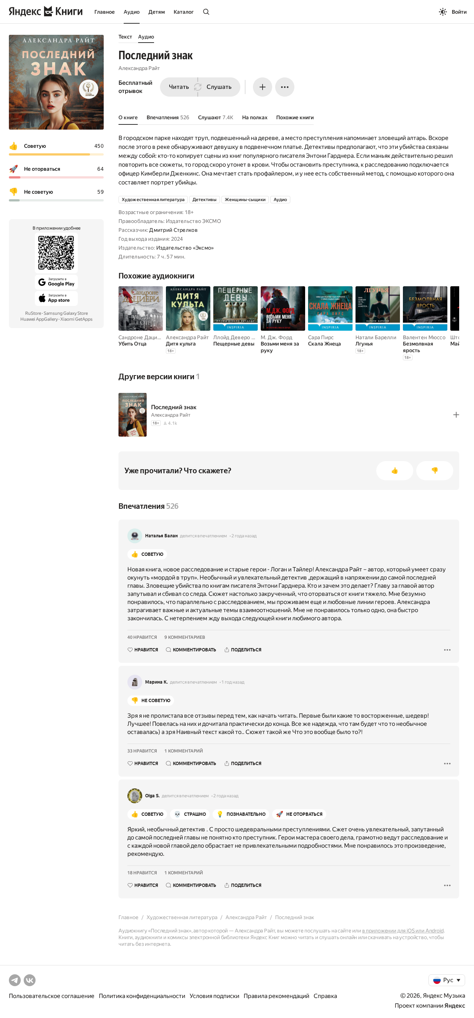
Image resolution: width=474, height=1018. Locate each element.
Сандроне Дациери (142, 337)
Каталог (184, 12)
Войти (459, 12)
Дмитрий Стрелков (173, 230)
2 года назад (244, 535)
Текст (125, 37)
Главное (104, 12)
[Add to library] (456, 415)
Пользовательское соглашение (51, 995)
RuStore (33, 313)
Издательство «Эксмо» (185, 248)
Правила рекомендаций (276, 995)
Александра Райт (139, 68)
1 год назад (232, 682)
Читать (179, 86)
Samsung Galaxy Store (66, 313)
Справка (325, 995)
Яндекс (454, 1005)
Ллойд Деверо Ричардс (243, 337)
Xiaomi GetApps (76, 319)
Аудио (132, 12)
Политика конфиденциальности (142, 995)
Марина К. (156, 682)
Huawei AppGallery (39, 319)
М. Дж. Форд (276, 337)
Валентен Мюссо (424, 337)
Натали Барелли (376, 337)
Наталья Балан (161, 535)
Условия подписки (214, 995)
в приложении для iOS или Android (403, 931)
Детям (156, 12)
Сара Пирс (321, 337)
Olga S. (152, 795)
